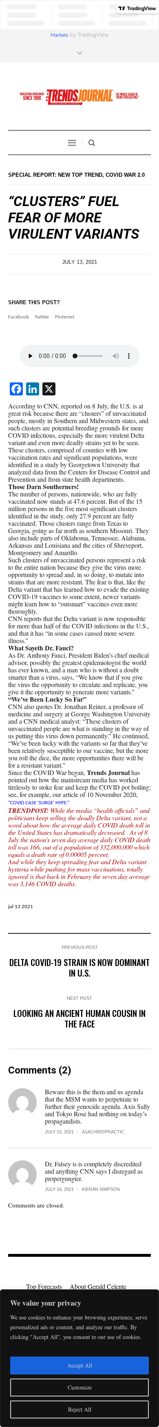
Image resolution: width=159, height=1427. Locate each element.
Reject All (79, 1409)
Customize (80, 1387)
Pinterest (64, 317)
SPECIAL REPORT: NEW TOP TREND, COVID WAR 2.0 (76, 175)
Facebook (18, 317)
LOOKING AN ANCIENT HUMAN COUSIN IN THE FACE (79, 1018)
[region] (79, 1358)
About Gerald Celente (98, 1286)
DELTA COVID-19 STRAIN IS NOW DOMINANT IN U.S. (79, 967)
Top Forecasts (44, 1286)
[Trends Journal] (79, 97)
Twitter (42, 317)
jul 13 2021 (20, 906)
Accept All (79, 1365)
